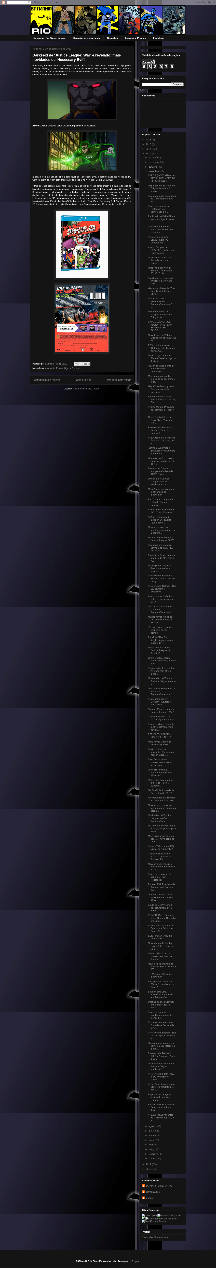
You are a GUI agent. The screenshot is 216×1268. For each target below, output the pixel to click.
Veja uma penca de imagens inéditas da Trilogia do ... (160, 314)
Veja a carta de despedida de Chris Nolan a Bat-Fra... (162, 199)
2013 (149, 153)
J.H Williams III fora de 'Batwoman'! (160, 975)
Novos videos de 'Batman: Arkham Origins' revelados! (162, 1066)
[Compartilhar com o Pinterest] (88, 364)
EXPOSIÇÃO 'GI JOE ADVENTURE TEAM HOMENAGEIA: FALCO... (160, 326)
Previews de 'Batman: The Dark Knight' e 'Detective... (162, 589)
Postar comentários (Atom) (86, 388)
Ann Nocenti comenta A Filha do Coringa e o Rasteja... (160, 502)
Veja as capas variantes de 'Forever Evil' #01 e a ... (161, 1117)
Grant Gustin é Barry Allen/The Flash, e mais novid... (162, 661)
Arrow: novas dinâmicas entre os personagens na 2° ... (161, 599)
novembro (154, 162)
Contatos (112, 38)
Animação (50, 368)
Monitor (149, 1198)
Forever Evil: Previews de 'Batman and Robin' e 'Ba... (161, 887)
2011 (149, 1169)
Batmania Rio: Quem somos (49, 38)
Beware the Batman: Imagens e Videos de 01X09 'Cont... (160, 471)
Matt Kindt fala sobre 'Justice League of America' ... (159, 650)
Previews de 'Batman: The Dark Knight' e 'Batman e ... (162, 1035)
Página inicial (82, 379)
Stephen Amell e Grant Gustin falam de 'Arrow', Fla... (162, 399)
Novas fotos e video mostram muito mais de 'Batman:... (162, 530)
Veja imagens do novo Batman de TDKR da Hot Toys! (160, 548)
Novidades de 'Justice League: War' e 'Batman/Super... (159, 818)
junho (152, 1135)
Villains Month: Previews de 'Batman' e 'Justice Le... (161, 409)
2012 (149, 1164)
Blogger (135, 1261)
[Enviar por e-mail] (76, 364)
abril (151, 1144)
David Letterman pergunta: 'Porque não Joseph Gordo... (161, 752)
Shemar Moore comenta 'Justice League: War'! (161, 710)
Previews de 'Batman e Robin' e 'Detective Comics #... (160, 430)
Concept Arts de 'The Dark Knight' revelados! (161, 718)
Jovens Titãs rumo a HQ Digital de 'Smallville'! (161, 847)
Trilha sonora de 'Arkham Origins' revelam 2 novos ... (161, 188)
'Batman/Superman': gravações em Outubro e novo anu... (161, 450)
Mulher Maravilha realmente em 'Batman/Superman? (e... (160, 302)
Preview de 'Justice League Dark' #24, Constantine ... (159, 240)
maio (152, 1140)
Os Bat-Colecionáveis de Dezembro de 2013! (161, 791)
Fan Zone (158, 38)
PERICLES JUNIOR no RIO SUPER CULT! (160, 735)
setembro (154, 171)
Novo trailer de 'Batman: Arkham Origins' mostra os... (162, 681)
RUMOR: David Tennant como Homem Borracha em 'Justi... (162, 918)
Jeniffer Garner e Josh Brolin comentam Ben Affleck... (160, 897)
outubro (153, 166)
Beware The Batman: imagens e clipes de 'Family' (160, 956)
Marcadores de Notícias (86, 38)
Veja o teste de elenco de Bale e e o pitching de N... (161, 440)
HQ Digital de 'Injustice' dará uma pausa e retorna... (160, 568)
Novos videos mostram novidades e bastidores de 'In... (161, 867)
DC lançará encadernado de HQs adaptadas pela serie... (162, 828)
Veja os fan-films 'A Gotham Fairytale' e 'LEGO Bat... (160, 701)
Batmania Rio (152, 1191)
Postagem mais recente (46, 379)
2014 (149, 149)
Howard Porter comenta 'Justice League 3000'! (161, 539)
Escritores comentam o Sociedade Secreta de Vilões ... (161, 1025)
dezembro (154, 157)
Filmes (59, 368)
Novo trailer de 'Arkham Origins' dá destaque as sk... (162, 338)
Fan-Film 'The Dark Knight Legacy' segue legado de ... (160, 640)
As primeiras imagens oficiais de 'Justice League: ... (159, 1097)
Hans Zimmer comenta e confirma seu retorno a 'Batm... (161, 1046)
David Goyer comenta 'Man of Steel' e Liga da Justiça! (162, 358)
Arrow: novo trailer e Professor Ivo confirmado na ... (159, 209)
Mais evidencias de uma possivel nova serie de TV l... (161, 839)
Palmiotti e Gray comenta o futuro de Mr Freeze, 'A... (161, 558)
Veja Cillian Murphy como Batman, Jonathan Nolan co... (161, 389)
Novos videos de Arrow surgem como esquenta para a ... (162, 808)
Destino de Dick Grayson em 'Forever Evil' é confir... (161, 1004)
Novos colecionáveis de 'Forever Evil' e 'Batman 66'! (162, 966)
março (152, 1149)
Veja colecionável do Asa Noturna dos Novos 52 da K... (161, 461)
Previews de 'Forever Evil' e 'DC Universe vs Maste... (162, 1076)
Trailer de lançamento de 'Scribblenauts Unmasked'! (161, 368)
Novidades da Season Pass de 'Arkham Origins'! (159, 260)
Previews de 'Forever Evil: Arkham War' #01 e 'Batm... (162, 671)
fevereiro (154, 1154)
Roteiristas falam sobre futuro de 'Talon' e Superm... (160, 783)
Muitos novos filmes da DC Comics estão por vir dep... (160, 619)
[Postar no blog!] (79, 364)
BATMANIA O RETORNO (158, 1185)
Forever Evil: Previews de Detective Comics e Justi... (161, 1107)
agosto (153, 1126)
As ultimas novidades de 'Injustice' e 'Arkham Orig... (161, 281)
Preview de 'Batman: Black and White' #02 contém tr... (160, 229)
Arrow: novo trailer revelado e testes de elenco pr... (160, 1015)
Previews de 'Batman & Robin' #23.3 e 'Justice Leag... (161, 578)
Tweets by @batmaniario (155, 1237)
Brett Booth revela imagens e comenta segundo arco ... (160, 762)
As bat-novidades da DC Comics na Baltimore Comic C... (161, 928)
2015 (149, 144)
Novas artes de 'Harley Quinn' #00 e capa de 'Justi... (160, 946)
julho (151, 1130)
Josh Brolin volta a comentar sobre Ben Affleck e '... (160, 772)
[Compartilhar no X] (82, 364)
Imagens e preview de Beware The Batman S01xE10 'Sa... (160, 270)
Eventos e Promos (135, 38)
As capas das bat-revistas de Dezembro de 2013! (162, 799)
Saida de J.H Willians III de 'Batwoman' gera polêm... (160, 907)
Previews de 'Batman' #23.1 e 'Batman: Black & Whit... (161, 1056)
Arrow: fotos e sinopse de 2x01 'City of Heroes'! (161, 511)
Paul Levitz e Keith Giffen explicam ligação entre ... (161, 219)
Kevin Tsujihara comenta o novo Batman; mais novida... (161, 727)
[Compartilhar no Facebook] (85, 364)
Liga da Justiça (71, 368)
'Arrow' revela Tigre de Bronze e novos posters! (160, 630)
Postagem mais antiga (118, 379)
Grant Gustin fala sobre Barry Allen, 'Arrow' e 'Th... (160, 420)
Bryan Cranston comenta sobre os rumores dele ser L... (161, 1087)
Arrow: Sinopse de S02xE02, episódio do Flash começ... (161, 250)
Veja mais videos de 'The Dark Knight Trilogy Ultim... (161, 291)
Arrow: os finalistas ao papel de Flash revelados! (159, 877)
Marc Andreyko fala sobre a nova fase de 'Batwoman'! (161, 492)
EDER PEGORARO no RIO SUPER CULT (160, 937)
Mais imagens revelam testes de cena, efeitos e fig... (161, 379)
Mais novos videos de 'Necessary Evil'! (159, 743)
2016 (149, 139)
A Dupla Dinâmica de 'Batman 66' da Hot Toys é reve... (159, 520)
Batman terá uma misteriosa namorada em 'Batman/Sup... (160, 994)
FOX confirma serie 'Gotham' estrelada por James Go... (161, 348)
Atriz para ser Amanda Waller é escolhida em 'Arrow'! (161, 984)
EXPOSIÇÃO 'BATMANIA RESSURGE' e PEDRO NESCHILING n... (161, 178)
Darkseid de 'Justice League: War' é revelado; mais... (158, 481)
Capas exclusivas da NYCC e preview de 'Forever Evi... (159, 856)
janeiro (153, 1158)
